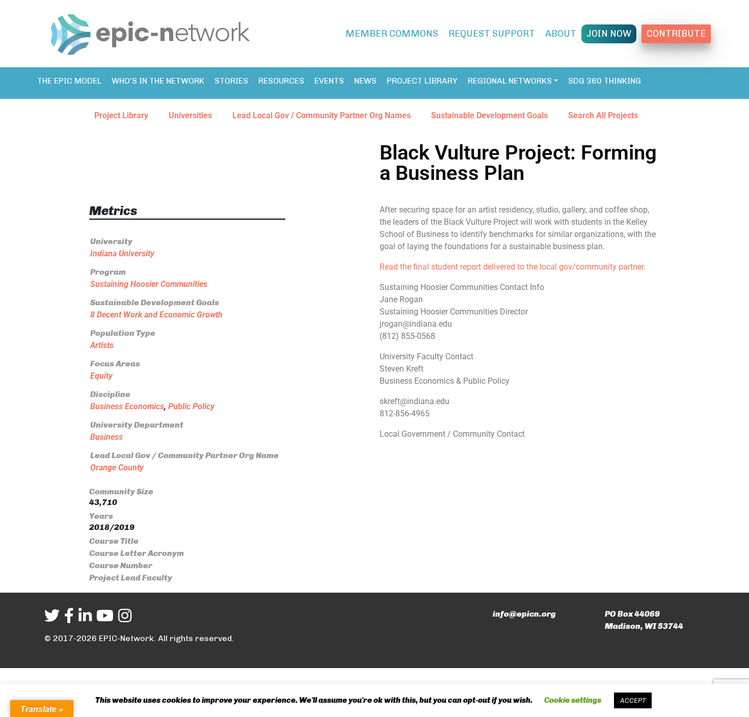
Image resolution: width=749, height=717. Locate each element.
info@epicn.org (524, 614)
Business (106, 437)
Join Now (608, 33)
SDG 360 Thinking (604, 81)
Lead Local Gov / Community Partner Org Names (321, 115)
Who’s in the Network (158, 81)
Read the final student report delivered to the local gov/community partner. (513, 267)
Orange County (117, 467)
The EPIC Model (69, 81)
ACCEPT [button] (633, 700)
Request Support (491, 33)
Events (329, 81)
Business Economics (127, 406)
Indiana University (122, 253)
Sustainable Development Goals (489, 115)
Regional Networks (510, 81)
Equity (101, 376)
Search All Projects (603, 115)
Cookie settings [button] (572, 700)
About (560, 33)
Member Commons (391, 33)
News (365, 81)
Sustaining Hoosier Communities (148, 284)
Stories (231, 81)
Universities (190, 115)
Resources (281, 81)
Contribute (676, 33)
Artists (102, 345)
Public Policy (191, 406)
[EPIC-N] (150, 32)
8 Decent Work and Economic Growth (156, 315)
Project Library (422, 81)
